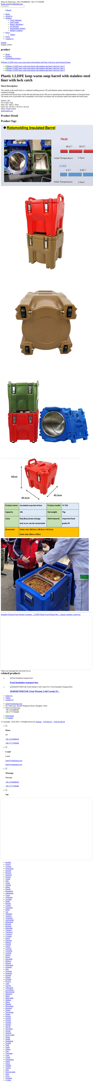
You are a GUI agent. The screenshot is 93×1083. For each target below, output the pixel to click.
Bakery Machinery (16, 24)
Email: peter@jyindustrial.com (12, 4)
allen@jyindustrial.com (13, 765)
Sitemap (39, 722)
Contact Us (9, 39)
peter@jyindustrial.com (13, 704)
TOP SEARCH (59, 722)
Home (7, 14)
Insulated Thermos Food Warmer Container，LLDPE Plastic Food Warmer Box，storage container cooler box (41, 614)
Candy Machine (15, 20)
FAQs (7, 37)
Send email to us (7, 111)
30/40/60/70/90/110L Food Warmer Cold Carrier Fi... (34, 691)
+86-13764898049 (12, 739)
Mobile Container (16, 30)
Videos (12, 35)
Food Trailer (14, 22)
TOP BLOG (47, 722)
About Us (8, 16)
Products (8, 18)
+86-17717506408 (12, 743)
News (7, 33)
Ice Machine (14, 26)
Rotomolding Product (17, 28)
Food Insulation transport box (24, 682)
